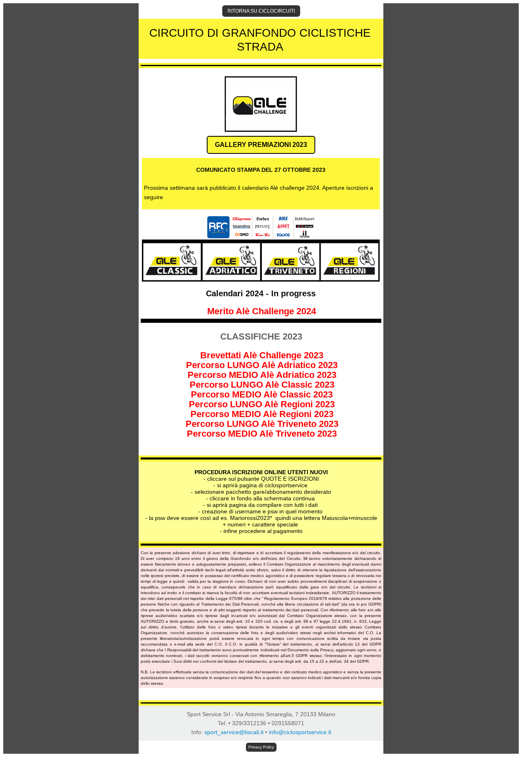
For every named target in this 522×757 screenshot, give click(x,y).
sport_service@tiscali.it (233, 732)
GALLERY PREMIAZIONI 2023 (261, 144)
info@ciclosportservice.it (300, 732)
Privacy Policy (261, 747)
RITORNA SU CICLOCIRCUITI (261, 11)
